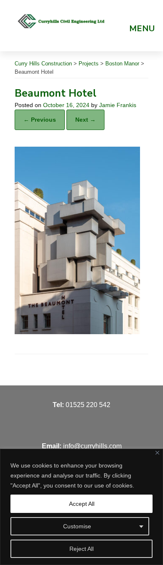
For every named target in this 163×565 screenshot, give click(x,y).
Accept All (81, 503)
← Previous (39, 119)
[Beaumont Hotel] (77, 331)
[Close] (157, 453)
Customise (77, 526)
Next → (85, 119)
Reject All (81, 548)
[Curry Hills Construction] (61, 21)
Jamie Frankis (117, 105)
